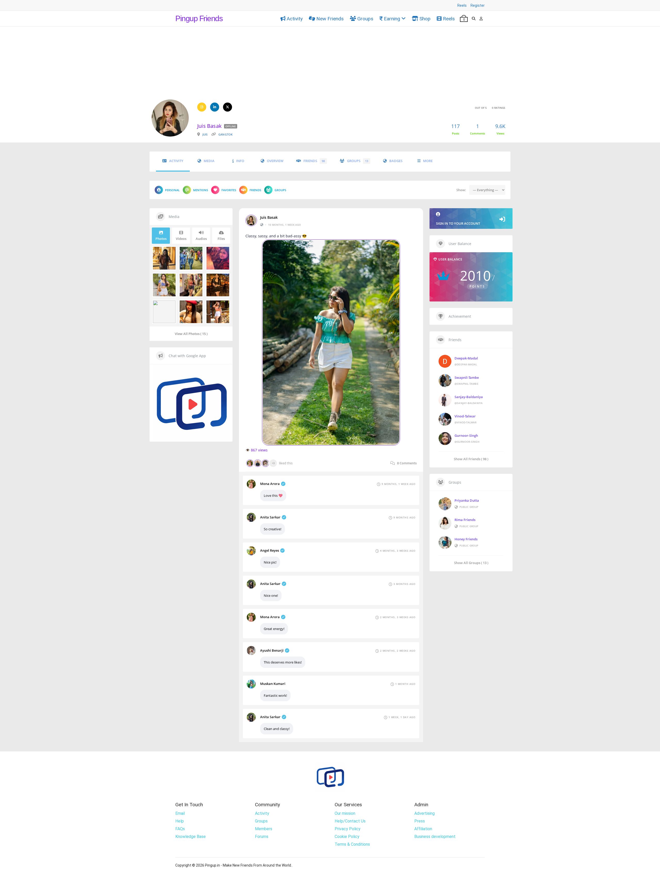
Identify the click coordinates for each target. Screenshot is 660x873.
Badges (395, 161)
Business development (435, 836)
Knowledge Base (190, 836)
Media (209, 161)
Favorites (228, 190)
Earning (392, 19)
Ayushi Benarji (272, 650)
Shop (425, 19)
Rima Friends (465, 519)
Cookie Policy (347, 836)
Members (263, 828)
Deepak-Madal (466, 358)
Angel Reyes (269, 550)
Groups (365, 19)
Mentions (200, 190)
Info (240, 161)
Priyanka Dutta (467, 500)
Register (478, 5)
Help (179, 821)
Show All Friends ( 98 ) (471, 459)
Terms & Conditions (352, 844)
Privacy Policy (347, 828)
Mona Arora (270, 483)
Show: (461, 190)
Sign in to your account (458, 223)
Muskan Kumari (272, 683)
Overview (275, 161)
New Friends (330, 19)
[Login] (481, 18)
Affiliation (423, 828)
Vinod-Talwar (465, 416)
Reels (462, 5)
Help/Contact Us (350, 821)
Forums (261, 836)
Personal (172, 190)
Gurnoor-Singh (466, 435)
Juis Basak (269, 217)
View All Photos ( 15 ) (191, 333)
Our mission (345, 813)
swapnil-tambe (467, 377)
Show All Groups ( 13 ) (471, 562)
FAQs (180, 828)
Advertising (424, 813)
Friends (314, 161)
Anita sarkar (270, 517)
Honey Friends (466, 539)
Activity (295, 19)
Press (419, 821)
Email (180, 813)
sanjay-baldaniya (469, 396)
